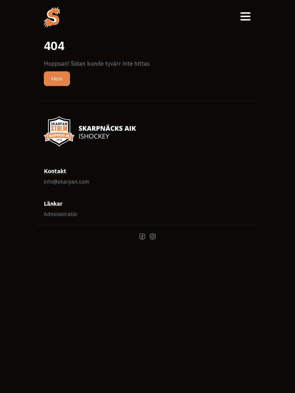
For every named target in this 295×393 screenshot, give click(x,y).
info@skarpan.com (66, 181)
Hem (57, 78)
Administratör (60, 214)
